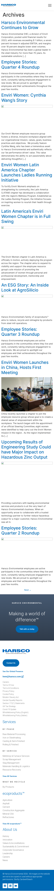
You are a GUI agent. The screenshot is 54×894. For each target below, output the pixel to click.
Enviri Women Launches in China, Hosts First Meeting (24, 367)
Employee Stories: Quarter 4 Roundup (20, 64)
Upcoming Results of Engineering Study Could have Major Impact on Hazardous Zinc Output (26, 449)
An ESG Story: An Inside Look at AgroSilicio (25, 287)
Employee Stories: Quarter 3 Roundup (20, 332)
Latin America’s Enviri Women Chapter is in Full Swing (25, 216)
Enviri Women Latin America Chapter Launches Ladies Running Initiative (26, 172)
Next (27, 590)
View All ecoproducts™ (12, 824)
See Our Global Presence (13, 671)
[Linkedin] (10, 885)
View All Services (10, 776)
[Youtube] (15, 885)
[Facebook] (5, 885)
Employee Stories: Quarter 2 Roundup (20, 530)
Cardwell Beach (26, 879)
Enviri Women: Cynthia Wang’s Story (23, 98)
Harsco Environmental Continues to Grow (23, 25)
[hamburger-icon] (50, 5)
